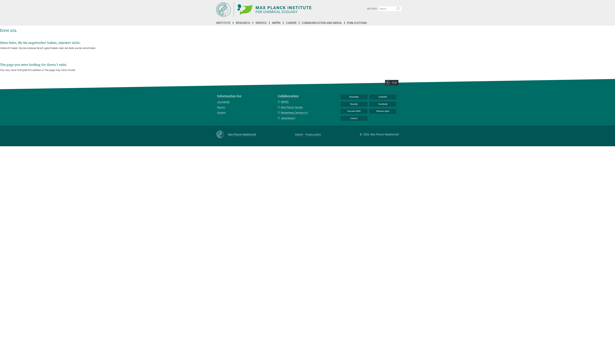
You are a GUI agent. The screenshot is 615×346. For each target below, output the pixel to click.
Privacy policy (313, 134)
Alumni (221, 107)
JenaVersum (288, 118)
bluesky (354, 104)
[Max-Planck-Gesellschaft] (222, 134)
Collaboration (288, 96)
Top (394, 82)
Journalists (223, 101)
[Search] (398, 9)
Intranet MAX (354, 111)
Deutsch (372, 8)
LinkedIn (382, 97)
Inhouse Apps (382, 111)
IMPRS (276, 23)
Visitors (221, 112)
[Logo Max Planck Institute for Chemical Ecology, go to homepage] (276, 9)
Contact (354, 118)
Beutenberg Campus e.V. (294, 112)
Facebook (382, 104)
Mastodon (354, 97)
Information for (229, 96)
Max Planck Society (292, 107)
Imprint (299, 134)
